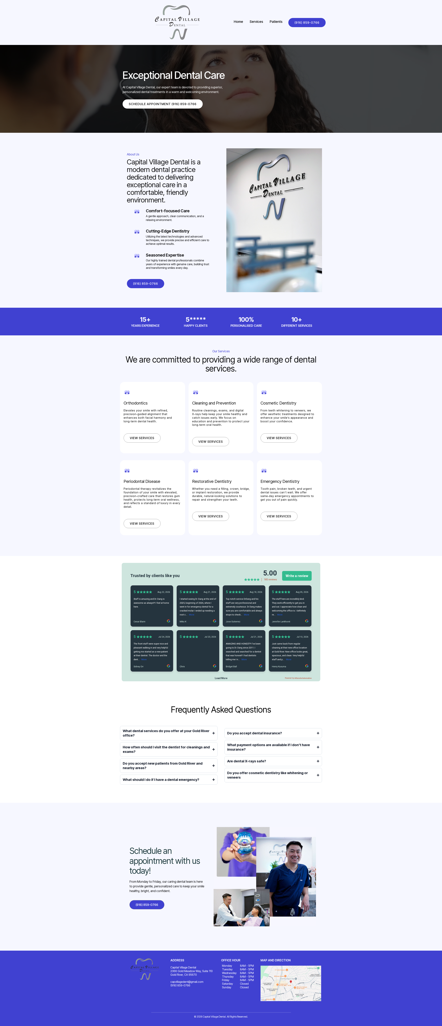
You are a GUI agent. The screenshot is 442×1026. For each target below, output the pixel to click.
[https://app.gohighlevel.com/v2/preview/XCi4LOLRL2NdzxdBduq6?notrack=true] (145, 969)
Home (238, 22)
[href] (291, 983)
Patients (276, 22)
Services (256, 22)
